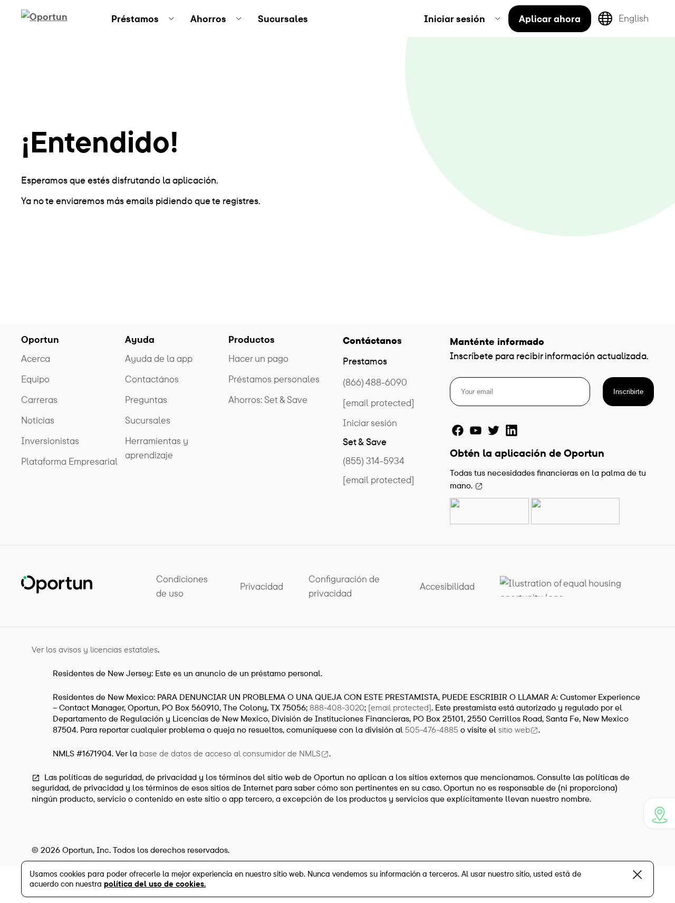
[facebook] (458, 430)
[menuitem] (142, 18)
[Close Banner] (637, 877)
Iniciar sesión (370, 423)
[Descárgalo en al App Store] (489, 511)
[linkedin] (511, 430)
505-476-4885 (431, 729)
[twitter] (494, 430)
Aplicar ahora (550, 19)
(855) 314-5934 (373, 461)
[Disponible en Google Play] (575, 511)
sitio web (514, 729)
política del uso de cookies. (155, 884)
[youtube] (476, 430)
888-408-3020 (337, 707)
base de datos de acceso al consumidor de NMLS (230, 753)
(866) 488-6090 (375, 382)
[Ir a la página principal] (56, 18)
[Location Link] (659, 813)
